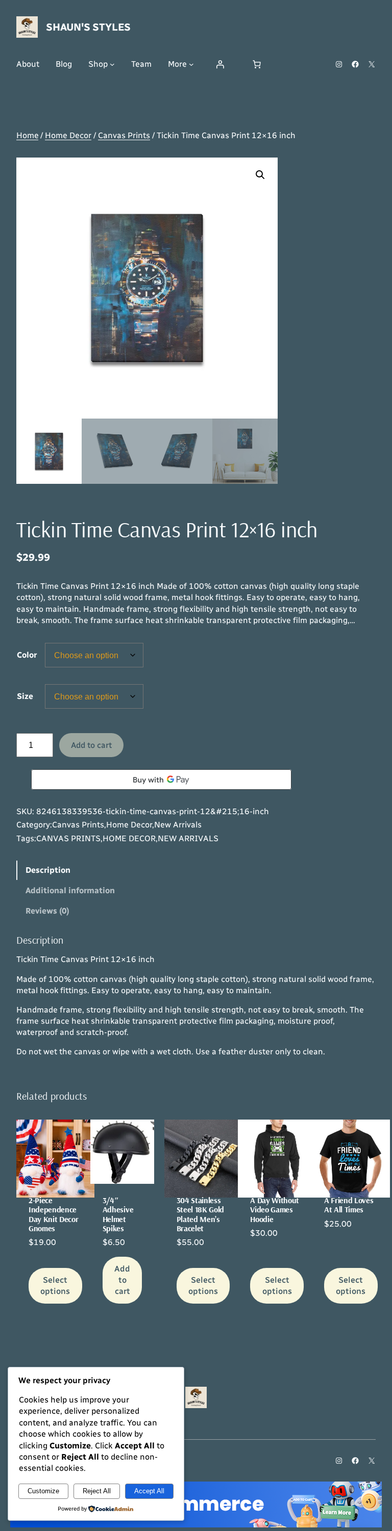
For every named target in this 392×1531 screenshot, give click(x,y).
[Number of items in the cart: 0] (257, 64)
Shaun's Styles (88, 27)
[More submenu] (191, 64)
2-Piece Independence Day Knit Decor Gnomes (54, 1214)
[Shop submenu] (112, 64)
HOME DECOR (129, 838)
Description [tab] (48, 870)
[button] (260, 175)
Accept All (149, 1491)
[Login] (220, 64)
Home (27, 135)
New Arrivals (178, 824)
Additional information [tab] (70, 890)
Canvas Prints (124, 135)
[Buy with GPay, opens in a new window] (161, 779)
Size (25, 696)
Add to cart (91, 745)
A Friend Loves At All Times (349, 1205)
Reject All (97, 1491)
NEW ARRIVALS (188, 838)
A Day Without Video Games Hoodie (274, 1210)
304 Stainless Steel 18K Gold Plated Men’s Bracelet (201, 1214)
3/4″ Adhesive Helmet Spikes (118, 1214)
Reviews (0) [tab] (47, 911)
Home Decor (68, 135)
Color (27, 655)
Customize (43, 1491)
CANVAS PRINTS (68, 838)
